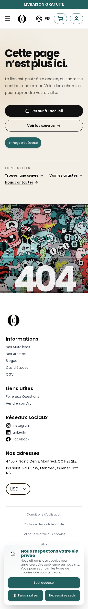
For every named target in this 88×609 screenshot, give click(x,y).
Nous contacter (19, 182)
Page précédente (25, 143)
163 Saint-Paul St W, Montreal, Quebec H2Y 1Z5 (42, 471)
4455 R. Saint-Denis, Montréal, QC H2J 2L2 (41, 461)
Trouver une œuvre (22, 175)
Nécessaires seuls (62, 595)
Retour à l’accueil (47, 110)
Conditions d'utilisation (44, 514)
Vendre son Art (18, 403)
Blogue (11, 360)
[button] (7, 18)
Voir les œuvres (41, 125)
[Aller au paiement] (60, 18)
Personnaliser (28, 595)
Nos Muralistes (18, 346)
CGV (9, 374)
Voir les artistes (63, 175)
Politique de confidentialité (44, 524)
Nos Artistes (16, 353)
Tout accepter (44, 583)
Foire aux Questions (22, 396)
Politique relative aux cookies (44, 534)
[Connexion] (76, 18)
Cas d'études (17, 367)
